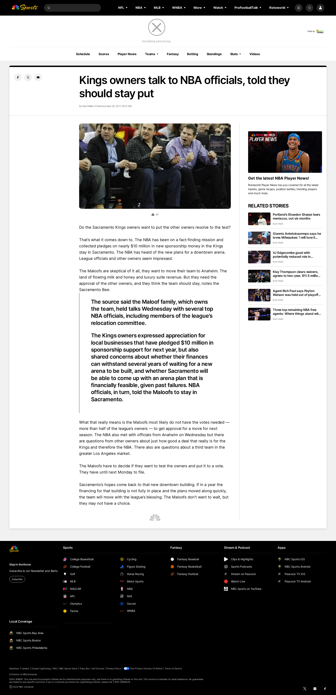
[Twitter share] (28, 77)
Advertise (14, 668)
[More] (299, 8)
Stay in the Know (20, 564)
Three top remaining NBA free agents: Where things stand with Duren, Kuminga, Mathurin (296, 312)
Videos (254, 54)
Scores (104, 54)
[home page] (25, 7)
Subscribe (17, 579)
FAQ (55, 668)
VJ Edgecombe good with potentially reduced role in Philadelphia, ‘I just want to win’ (295, 254)
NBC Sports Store (68, 668)
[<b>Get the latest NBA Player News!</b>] (285, 152)
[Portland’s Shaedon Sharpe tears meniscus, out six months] (259, 219)
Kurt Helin (88, 106)
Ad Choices (98, 668)
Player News (127, 54)
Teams (150, 54)
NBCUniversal (30, 674)
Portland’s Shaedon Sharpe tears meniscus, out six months (296, 216)
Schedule (83, 54)
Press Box (85, 668)
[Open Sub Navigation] (127, 8)
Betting (192, 54)
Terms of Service (173, 668)
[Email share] (38, 77)
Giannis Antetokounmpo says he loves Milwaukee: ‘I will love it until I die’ (297, 235)
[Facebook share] (18, 77)
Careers (25, 668)
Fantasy (172, 54)
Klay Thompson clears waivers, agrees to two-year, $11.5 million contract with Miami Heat (296, 274)
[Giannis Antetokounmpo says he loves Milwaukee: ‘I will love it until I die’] (259, 238)
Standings (214, 54)
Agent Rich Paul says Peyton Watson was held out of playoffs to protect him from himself (296, 293)
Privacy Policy (113, 668)
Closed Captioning (41, 668)
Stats (234, 54)
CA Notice (157, 668)
